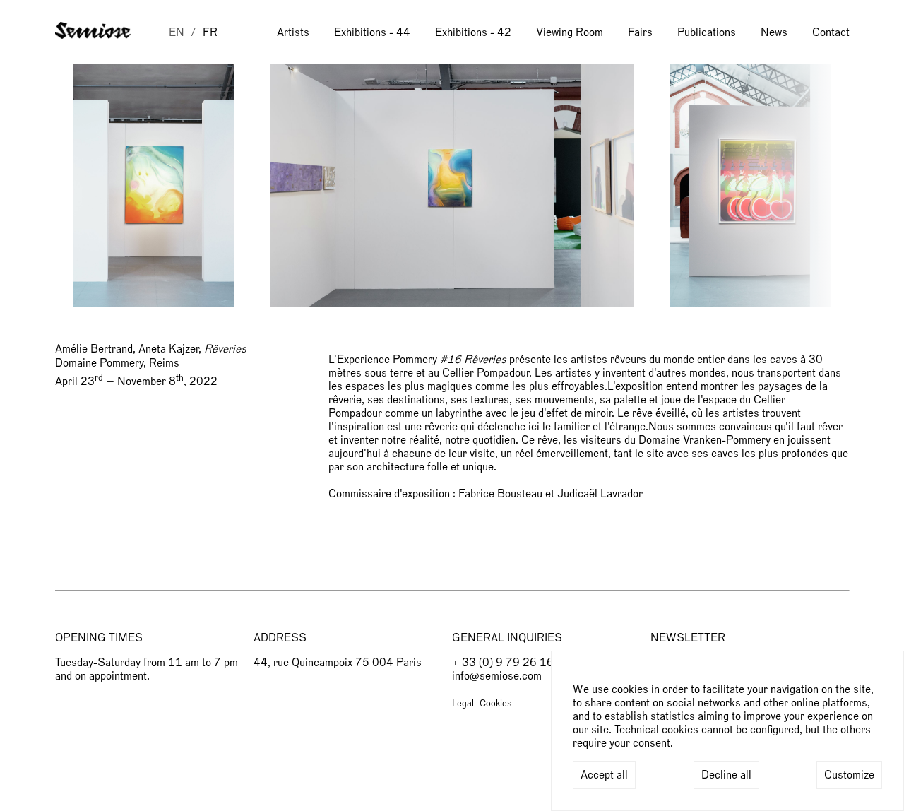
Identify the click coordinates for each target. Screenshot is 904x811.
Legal (463, 704)
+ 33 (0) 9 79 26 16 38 (511, 662)
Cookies (495, 704)
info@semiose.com (497, 676)
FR (210, 32)
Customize (849, 775)
